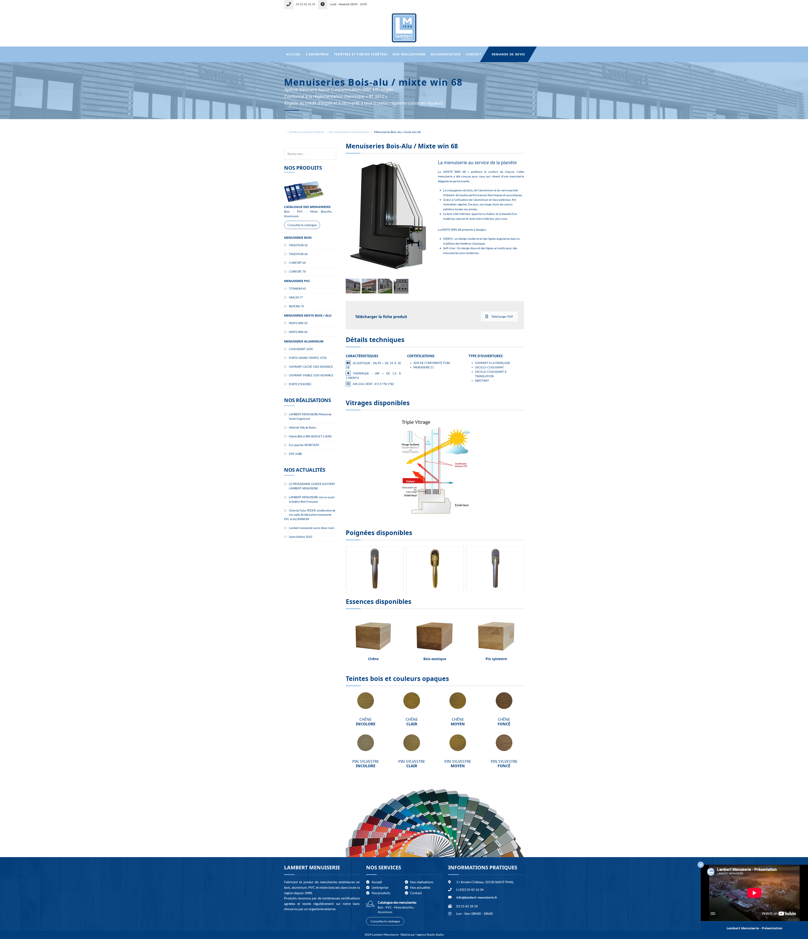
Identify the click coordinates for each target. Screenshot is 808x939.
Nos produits (381, 893)
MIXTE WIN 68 (298, 332)
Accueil (293, 54)
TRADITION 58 (298, 245)
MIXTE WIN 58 (298, 323)
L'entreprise (380, 887)
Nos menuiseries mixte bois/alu (349, 132)
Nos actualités (420, 887)
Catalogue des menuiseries (397, 902)
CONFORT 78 (297, 271)
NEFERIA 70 (296, 306)
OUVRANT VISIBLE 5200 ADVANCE (311, 375)
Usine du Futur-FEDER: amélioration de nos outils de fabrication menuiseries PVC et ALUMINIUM (309, 515)
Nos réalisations (409, 54)
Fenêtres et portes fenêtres (361, 54)
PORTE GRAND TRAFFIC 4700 (308, 358)
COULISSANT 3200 (301, 349)
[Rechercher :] (310, 150)
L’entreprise (317, 54)
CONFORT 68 (297, 262)
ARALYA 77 (296, 297)
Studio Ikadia (435, 934)
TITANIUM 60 (297, 288)
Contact (473, 54)
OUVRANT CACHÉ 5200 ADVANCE (311, 366)
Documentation (446, 54)
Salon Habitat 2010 (300, 536)
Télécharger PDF (502, 316)
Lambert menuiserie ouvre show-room (311, 528)
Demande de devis (508, 54)
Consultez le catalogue (302, 225)
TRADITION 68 (298, 254)
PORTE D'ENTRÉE (300, 384)
